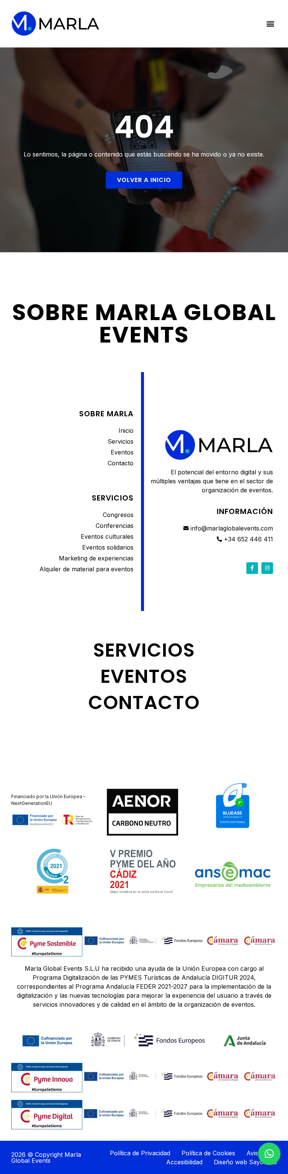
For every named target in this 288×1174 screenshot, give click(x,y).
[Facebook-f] (252, 568)
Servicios (144, 650)
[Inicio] (55, 23)
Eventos (144, 676)
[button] (270, 23)
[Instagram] (267, 568)
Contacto (144, 702)
